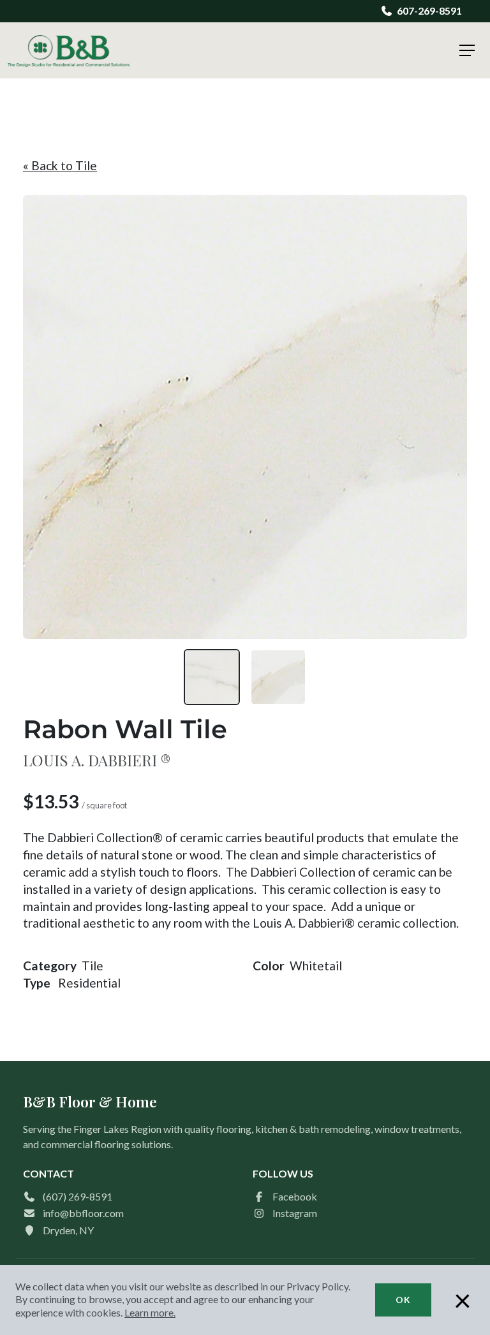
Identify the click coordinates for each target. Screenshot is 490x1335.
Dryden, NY (68, 1230)
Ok (403, 1299)
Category (50, 965)
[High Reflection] (212, 677)
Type (36, 982)
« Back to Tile (60, 165)
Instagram (294, 1213)
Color (269, 965)
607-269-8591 (429, 10)
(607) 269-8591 (77, 1196)
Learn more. (149, 1312)
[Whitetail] (278, 677)
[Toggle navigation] (467, 50)
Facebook (294, 1196)
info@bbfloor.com (83, 1213)
